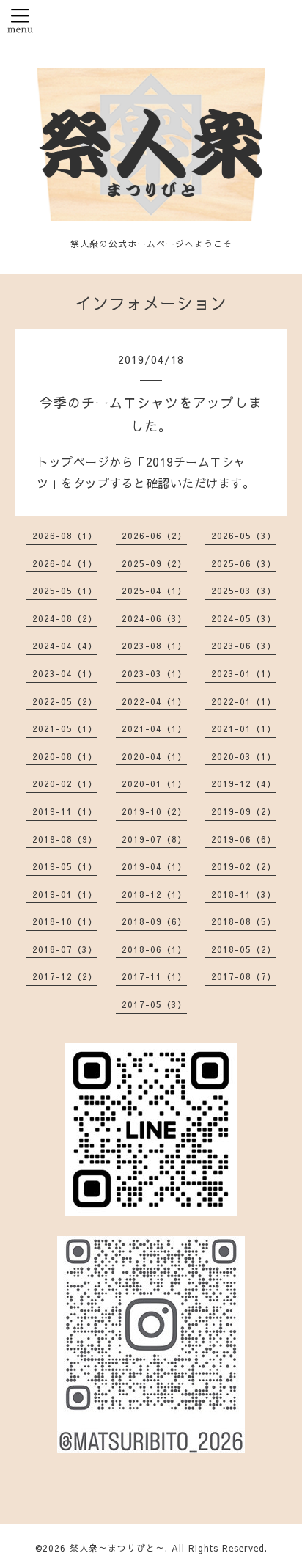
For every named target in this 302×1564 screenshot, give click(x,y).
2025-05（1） (64, 590)
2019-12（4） (243, 783)
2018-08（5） (243, 921)
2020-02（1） (64, 783)
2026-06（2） (154, 535)
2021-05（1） (64, 728)
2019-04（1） (154, 866)
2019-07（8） (154, 839)
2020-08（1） (64, 756)
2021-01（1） (243, 728)
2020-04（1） (154, 756)
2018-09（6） (154, 921)
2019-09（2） (243, 811)
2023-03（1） (154, 673)
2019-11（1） (64, 811)
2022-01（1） (243, 701)
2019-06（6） (243, 839)
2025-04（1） (154, 590)
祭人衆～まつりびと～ (117, 1548)
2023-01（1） (243, 673)
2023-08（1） (154, 645)
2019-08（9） (64, 839)
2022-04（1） (154, 701)
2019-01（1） (64, 894)
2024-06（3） (154, 618)
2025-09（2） (154, 563)
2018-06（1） (154, 949)
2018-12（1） (154, 894)
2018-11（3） (243, 894)
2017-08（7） (243, 976)
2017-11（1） (154, 976)
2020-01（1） (154, 783)
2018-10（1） (64, 921)
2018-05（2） (243, 949)
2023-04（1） (64, 673)
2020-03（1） (243, 756)
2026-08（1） (64, 535)
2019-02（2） (243, 866)
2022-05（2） (64, 701)
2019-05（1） (64, 866)
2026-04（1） (64, 563)
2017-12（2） (64, 976)
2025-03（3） (243, 590)
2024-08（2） (64, 618)
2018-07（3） (64, 949)
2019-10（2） (154, 811)
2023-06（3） (243, 645)
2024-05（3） (243, 618)
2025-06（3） (243, 563)
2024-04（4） (64, 645)
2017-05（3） (154, 1004)
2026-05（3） (243, 535)
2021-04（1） (154, 728)
